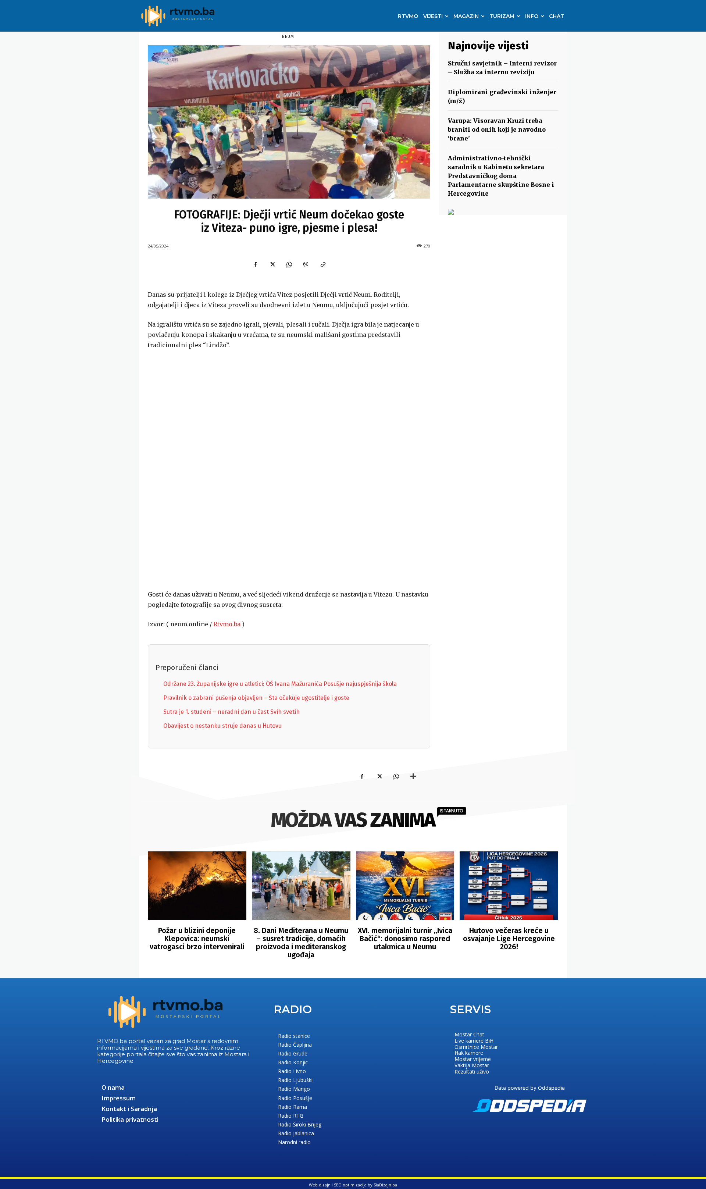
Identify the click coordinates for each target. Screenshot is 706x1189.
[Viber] (306, 264)
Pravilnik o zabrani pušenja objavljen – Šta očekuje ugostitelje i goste (256, 697)
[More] (413, 776)
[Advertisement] (289, 470)
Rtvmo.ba (226, 624)
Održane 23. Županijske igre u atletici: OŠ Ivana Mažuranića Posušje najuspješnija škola (280, 683)
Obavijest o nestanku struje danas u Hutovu (222, 725)
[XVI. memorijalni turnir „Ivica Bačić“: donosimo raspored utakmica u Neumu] (405, 885)
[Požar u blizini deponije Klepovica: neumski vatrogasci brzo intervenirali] (197, 885)
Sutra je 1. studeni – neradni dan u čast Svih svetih (231, 711)
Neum (288, 36)
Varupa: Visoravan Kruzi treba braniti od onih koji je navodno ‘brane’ (497, 129)
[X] (272, 264)
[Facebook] (255, 264)
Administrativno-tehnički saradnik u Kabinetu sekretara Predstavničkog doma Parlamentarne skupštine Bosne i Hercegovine (501, 175)
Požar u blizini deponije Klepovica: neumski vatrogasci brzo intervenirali (197, 938)
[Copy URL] (322, 264)
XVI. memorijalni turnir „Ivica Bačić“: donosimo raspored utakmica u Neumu (405, 938)
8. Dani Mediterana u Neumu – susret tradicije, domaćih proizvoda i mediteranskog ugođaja (301, 942)
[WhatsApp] (289, 264)
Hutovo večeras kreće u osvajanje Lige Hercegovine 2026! (509, 938)
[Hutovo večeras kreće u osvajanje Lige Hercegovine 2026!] (509, 885)
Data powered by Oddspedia (530, 1088)
